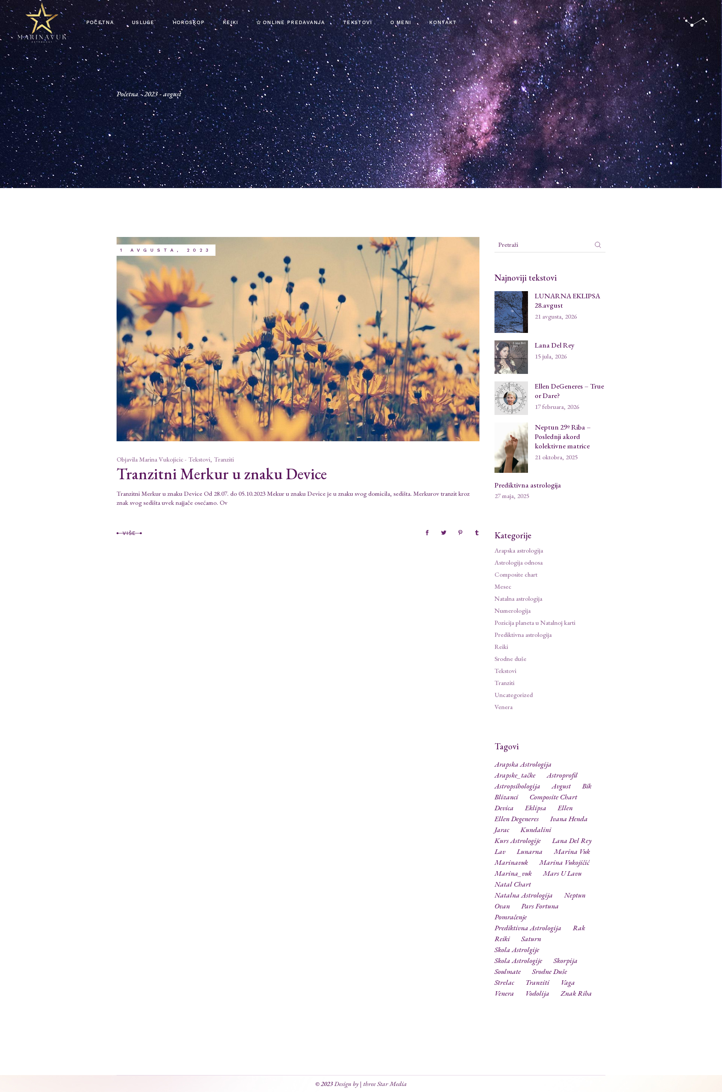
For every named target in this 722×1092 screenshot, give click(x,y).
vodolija (537, 993)
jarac (501, 829)
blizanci (506, 797)
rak (579, 928)
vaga (568, 982)
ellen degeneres (516, 818)
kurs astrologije (517, 840)
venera (504, 993)
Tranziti (224, 459)
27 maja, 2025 (511, 496)
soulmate (507, 971)
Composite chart (515, 574)
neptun (574, 895)
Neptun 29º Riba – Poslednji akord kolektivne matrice (563, 436)
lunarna (530, 851)
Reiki (501, 646)
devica (504, 808)
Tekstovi (199, 459)
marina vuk (572, 851)
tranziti (537, 982)
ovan (502, 906)
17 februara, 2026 (557, 406)
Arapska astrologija (518, 550)
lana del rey (572, 840)
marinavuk (511, 862)
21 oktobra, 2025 (556, 457)
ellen (565, 808)
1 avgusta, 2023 (166, 250)
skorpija (566, 960)
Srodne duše (510, 659)
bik (587, 786)
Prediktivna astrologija (527, 485)
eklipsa (535, 808)
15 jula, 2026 (551, 356)
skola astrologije (518, 960)
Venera (503, 707)
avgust (561, 786)
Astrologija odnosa (518, 562)
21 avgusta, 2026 (556, 316)
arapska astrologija (523, 764)
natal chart (512, 884)
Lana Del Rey (555, 345)
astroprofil (562, 775)
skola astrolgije (516, 949)
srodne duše (549, 971)
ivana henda (569, 818)
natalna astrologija (523, 895)
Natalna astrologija (518, 598)
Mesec (502, 586)
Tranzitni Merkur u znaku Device (222, 473)
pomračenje (510, 917)
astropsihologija (517, 786)
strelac (504, 982)
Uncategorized (513, 695)
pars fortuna (540, 906)
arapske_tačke (514, 775)
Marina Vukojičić (564, 862)
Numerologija (512, 610)
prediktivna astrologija (527, 928)
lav (499, 851)
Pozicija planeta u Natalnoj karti (534, 622)
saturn (531, 938)
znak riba (576, 993)
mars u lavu (562, 873)
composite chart (553, 797)
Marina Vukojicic (161, 459)
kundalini (535, 829)
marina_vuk (513, 873)
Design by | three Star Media (370, 1084)
